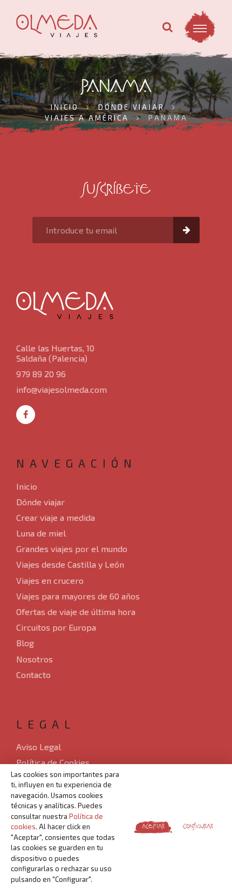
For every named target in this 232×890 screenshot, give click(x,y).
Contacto (33, 674)
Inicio (26, 486)
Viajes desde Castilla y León (70, 564)
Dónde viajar (40, 502)
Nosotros (34, 659)
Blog (25, 643)
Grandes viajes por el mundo (71, 548)
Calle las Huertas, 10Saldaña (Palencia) (55, 353)
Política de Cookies (53, 762)
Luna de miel (41, 533)
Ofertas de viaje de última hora (75, 611)
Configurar (198, 826)
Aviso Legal (38, 746)
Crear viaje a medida (55, 517)
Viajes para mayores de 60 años (78, 596)
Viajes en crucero (50, 580)
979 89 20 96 (41, 374)
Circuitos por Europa (56, 627)
